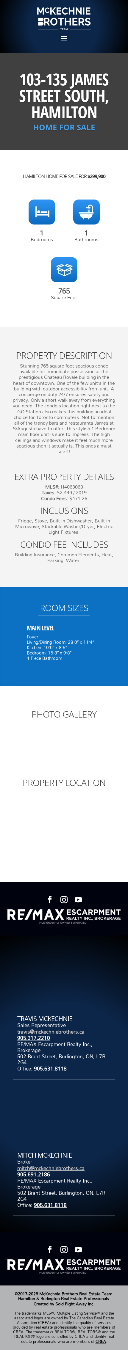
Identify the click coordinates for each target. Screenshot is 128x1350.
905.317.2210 (33, 1038)
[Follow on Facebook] (50, 900)
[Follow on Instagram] (64, 900)
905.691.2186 (33, 1174)
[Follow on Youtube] (78, 900)
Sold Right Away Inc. (75, 1304)
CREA (101, 1341)
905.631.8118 (50, 1068)
